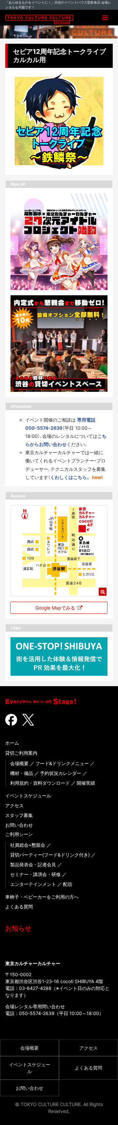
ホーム (12, 743)
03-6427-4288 (35, 988)
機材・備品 (21, 773)
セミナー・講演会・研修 (35, 874)
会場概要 (19, 763)
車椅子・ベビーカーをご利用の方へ (42, 897)
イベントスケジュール (28, 795)
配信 (67, 884)
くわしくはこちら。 (70, 477)
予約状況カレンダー (60, 773)
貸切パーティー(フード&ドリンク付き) (50, 854)
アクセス (14, 805)
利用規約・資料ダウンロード (40, 783)
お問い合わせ (19, 825)
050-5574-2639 (36, 1013)
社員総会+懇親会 (27, 845)
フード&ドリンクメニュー (62, 763)
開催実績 (86, 783)
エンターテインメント (33, 884)
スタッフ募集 (19, 815)
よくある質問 (19, 906)
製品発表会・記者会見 (33, 864)
